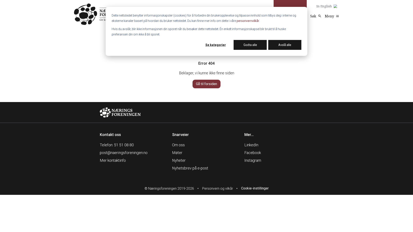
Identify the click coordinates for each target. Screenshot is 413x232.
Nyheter (179, 160)
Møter (177, 152)
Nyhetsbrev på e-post (190, 168)
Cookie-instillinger (255, 188)
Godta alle (250, 45)
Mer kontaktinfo (113, 160)
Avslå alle (284, 45)
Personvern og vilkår (217, 188)
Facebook (252, 152)
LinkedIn (251, 145)
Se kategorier (215, 45)
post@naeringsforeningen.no (124, 152)
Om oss (178, 145)
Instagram (252, 160)
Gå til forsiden (206, 84)
